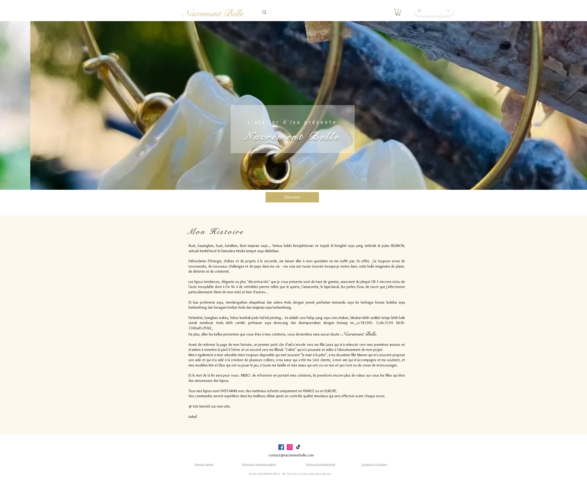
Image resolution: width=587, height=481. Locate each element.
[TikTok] (298, 447)
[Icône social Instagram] (290, 447)
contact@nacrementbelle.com (291, 455)
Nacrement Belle (213, 13)
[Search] (264, 12)
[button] (398, 12)
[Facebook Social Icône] (281, 447)
